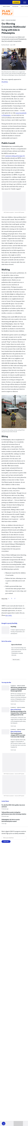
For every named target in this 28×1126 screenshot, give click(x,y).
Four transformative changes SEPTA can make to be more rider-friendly (18, 735)
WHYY (6, 2)
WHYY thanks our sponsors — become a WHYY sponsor (14, 212)
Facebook (8, 598)
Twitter (11, 598)
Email (14, 598)
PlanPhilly (5, 82)
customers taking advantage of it (15, 156)
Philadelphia (15, 6)
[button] (3, 1123)
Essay (3, 20)
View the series (16, 659)
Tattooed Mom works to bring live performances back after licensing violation (14, 813)
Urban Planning (6, 6)
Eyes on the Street (11, 20)
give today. (9, 615)
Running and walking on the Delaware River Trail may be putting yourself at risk (18, 713)
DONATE (16, 2)
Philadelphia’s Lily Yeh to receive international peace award (11, 820)
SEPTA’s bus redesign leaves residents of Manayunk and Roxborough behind (18, 689)
